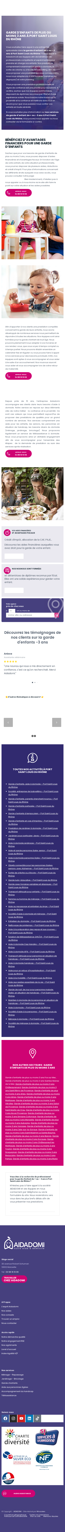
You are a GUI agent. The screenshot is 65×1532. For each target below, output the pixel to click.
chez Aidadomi (14, 1279)
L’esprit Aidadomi (10, 1306)
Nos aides (6, 1310)
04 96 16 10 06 (12, 1271)
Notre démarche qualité (13, 1336)
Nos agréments (9, 1345)
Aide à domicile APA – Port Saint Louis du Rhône (31, 951)
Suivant (56, 722)
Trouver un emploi (10, 1319)
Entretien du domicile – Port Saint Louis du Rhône (32, 921)
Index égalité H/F (10, 1353)
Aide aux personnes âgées (15, 1387)
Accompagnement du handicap (17, 1391)
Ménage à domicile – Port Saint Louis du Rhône (31, 1019)
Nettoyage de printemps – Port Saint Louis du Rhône (33, 925)
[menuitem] (15, 1515)
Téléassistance (9, 1395)
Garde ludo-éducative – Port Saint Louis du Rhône (32, 880)
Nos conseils (8, 1314)
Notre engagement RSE (13, 1341)
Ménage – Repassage (13, 1374)
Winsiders (41, 1511)
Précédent (8, 722)
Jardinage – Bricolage (13, 1378)
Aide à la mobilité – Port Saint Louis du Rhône (30, 977)
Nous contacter (9, 1323)
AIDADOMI (17, 1511)
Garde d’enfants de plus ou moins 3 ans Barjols (28, 1136)
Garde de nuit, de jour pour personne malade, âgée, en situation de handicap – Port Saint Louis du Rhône (33, 993)
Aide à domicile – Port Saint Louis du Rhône (29, 1007)
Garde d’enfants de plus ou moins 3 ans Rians (35, 1158)
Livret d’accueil (9, 1349)
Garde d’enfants (10, 1383)
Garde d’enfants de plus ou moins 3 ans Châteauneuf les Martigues (29, 1142)
